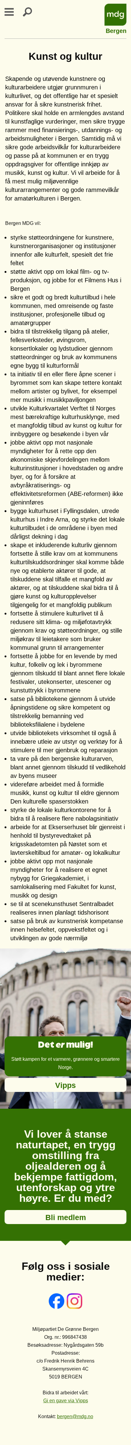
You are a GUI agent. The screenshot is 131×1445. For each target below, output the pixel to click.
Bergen (116, 30)
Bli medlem (65, 1217)
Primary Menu (13, 12)
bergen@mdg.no (75, 1416)
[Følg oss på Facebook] (57, 1307)
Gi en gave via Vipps (65, 1400)
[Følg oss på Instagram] (74, 1307)
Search (31, 12)
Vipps (65, 1085)
